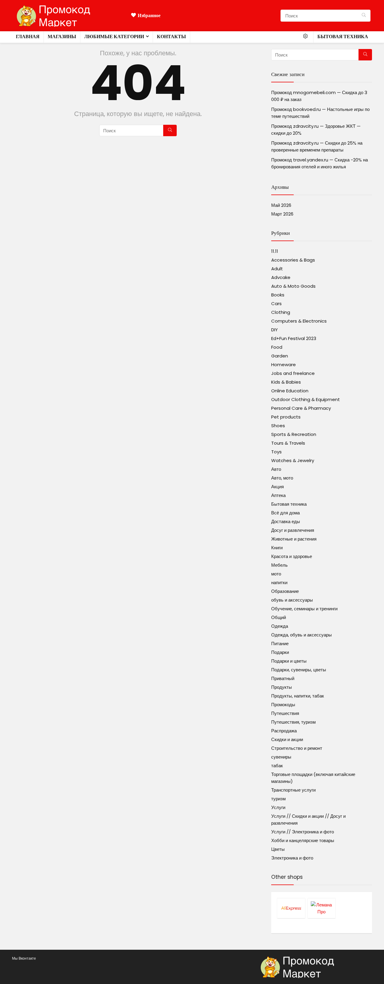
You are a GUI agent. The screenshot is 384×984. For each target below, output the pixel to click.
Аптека (278, 495)
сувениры (281, 757)
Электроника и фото (292, 858)
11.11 (274, 251)
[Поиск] (363, 16)
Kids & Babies (286, 382)
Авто (276, 469)
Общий (278, 617)
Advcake (280, 277)
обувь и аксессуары (292, 600)
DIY (274, 329)
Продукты (281, 687)
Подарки (280, 652)
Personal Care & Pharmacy (301, 408)
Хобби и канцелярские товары (302, 840)
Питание (280, 643)
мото (276, 574)
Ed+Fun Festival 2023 (293, 338)
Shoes (278, 425)
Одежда (279, 626)
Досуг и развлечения (292, 530)
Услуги (278, 807)
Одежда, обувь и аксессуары (301, 635)
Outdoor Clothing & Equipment (305, 399)
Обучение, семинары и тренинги (304, 608)
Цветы (278, 849)
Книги (277, 547)
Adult (277, 268)
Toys (276, 452)
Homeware (283, 364)
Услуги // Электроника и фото (302, 832)
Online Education (289, 391)
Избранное (149, 15)
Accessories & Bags (293, 260)
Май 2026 (281, 205)
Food (276, 347)
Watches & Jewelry (292, 460)
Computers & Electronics (299, 321)
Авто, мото (282, 478)
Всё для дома (285, 513)
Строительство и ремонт (296, 748)
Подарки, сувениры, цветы (298, 670)
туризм (278, 798)
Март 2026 (282, 214)
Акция (277, 486)
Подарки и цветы (289, 661)
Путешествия (285, 713)
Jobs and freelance (293, 373)
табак (277, 765)
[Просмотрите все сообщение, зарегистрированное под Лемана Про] (321, 908)
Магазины (62, 36)
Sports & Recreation (293, 434)
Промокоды (283, 704)
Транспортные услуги (293, 790)
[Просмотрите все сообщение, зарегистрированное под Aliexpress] (291, 908)
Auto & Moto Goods (293, 286)
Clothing (280, 312)
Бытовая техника (342, 36)
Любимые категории (114, 36)
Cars (276, 303)
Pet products (286, 417)
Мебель (279, 565)
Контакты (171, 36)
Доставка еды (285, 521)
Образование (285, 591)
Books (277, 295)
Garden (279, 356)
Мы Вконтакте (24, 958)
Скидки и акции (287, 739)
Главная (28, 36)
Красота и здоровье (291, 556)
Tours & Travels (288, 443)
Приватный (282, 678)
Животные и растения (293, 539)
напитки (279, 582)
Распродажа (284, 731)
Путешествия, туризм (293, 722)
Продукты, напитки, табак (297, 696)
